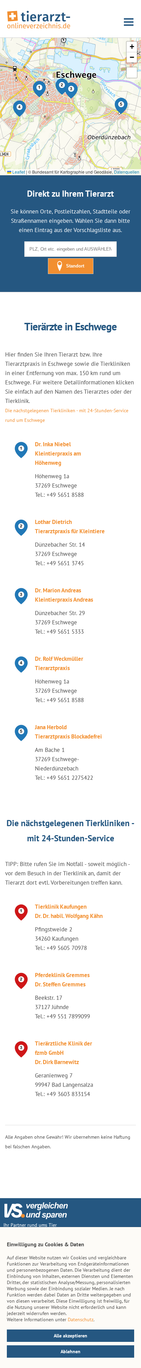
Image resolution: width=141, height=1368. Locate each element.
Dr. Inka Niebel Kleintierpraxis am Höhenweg (58, 453)
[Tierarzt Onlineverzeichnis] (38, 29)
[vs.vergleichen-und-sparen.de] (35, 1217)
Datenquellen (126, 172)
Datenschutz (80, 1319)
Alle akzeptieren (70, 1336)
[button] (39, 89)
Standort (75, 266)
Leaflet (18, 172)
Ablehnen (70, 1351)
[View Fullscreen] (132, 72)
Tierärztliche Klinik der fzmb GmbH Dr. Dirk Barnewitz (63, 1053)
